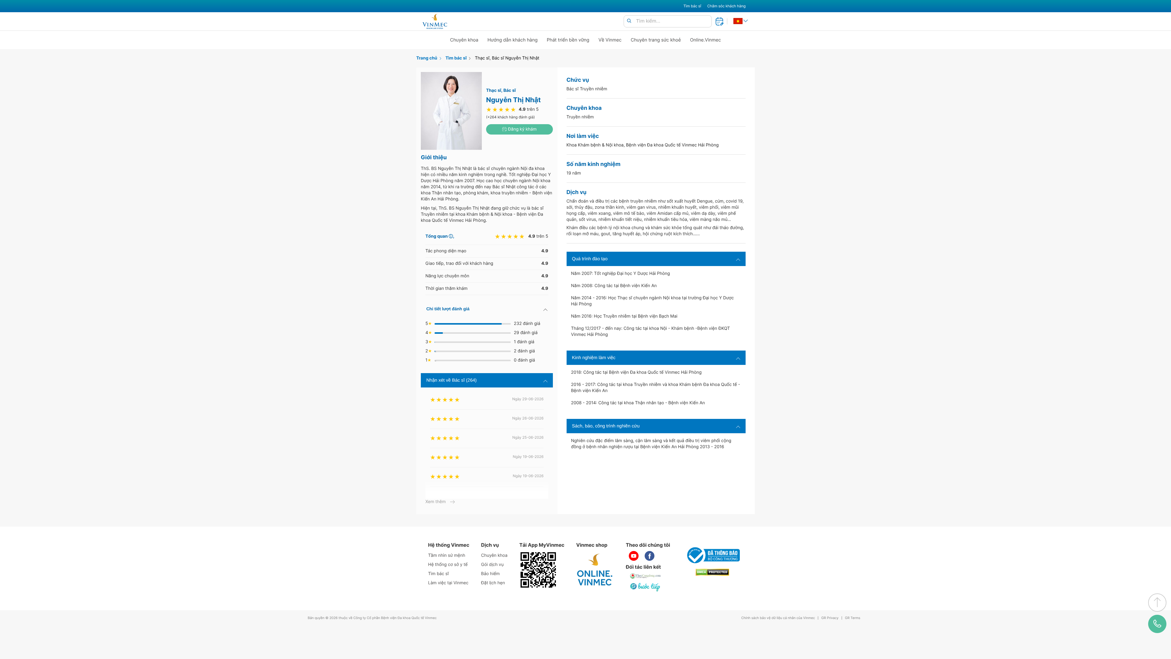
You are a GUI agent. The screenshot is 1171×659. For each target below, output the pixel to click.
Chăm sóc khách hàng (726, 6)
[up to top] (1157, 602)
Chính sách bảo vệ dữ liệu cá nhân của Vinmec (778, 618)
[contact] (1157, 624)
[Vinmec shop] (595, 570)
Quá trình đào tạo (590, 258)
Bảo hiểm (490, 573)
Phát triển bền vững (568, 40)
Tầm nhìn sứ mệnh (446, 555)
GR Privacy (829, 618)
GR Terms (852, 618)
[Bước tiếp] (645, 587)
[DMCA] (712, 572)
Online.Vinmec (705, 40)
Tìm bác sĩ (692, 6)
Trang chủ (426, 58)
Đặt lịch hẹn (493, 582)
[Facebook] (649, 556)
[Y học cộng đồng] (645, 576)
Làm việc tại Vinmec (448, 582)
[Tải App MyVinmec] (538, 570)
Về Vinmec (610, 40)
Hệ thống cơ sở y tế (448, 564)
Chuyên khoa (464, 40)
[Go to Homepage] (434, 21)
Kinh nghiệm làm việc (594, 357)
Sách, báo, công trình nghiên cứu (606, 426)
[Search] (629, 21)
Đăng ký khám (522, 129)
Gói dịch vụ (492, 564)
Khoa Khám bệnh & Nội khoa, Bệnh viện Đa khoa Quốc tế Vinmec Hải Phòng (643, 145)
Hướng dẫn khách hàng (513, 40)
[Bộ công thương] (712, 555)
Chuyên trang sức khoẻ (656, 40)
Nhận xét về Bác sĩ (451, 380)
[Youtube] (634, 556)
